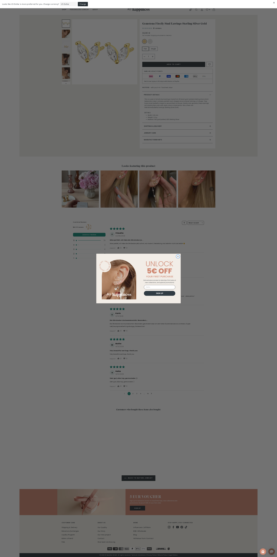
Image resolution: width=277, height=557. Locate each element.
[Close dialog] (178, 256)
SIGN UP (159, 293)
